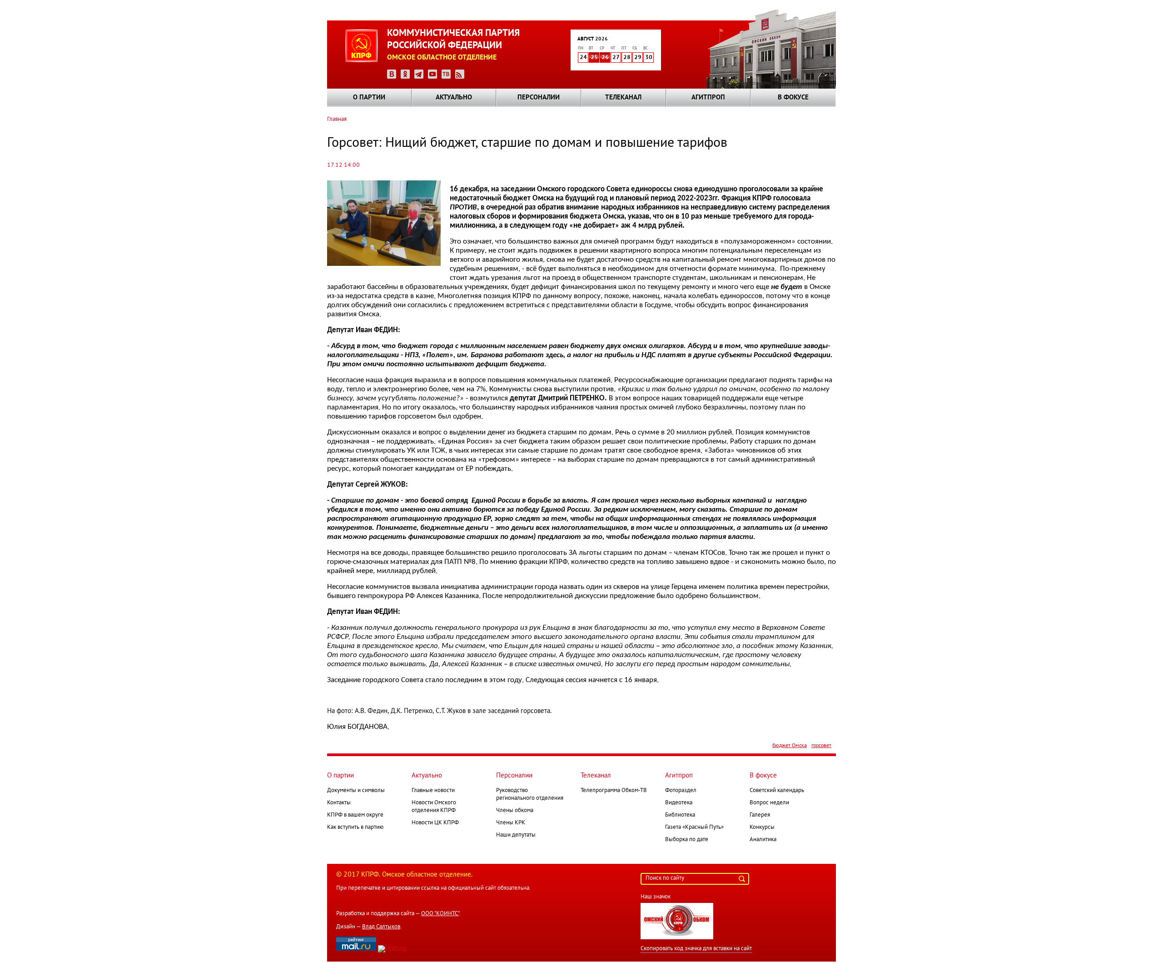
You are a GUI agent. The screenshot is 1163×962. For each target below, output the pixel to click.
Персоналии (538, 98)
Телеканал (623, 98)
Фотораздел (680, 790)
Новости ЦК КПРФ (435, 823)
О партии (369, 98)
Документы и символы (356, 790)
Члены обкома (514, 810)
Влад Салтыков (381, 927)
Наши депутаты (516, 835)
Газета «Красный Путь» (694, 827)
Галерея (760, 815)
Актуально (454, 98)
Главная (337, 119)
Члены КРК (510, 823)
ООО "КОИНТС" (440, 914)
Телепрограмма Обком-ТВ (614, 790)
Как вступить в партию (355, 827)
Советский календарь (777, 790)
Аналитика (763, 839)
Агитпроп (708, 98)
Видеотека (678, 803)
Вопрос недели (769, 803)
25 (594, 57)
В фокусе (793, 98)
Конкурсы (762, 827)
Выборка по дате (686, 839)
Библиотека (680, 815)
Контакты (339, 803)
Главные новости (433, 790)
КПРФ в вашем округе (355, 815)
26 (605, 57)
